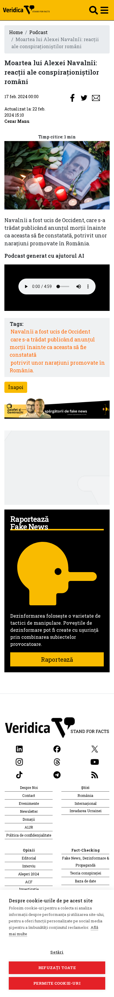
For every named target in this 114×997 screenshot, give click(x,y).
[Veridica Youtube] (95, 761)
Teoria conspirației (85, 873)
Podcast (38, 32)
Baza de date (85, 881)
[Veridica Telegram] (57, 774)
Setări (56, 952)
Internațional (85, 803)
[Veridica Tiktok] (19, 774)
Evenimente (29, 803)
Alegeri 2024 (28, 874)
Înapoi (15, 387)
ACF (28, 881)
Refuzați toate (57, 967)
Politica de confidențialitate (28, 835)
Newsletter (29, 811)
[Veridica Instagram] (19, 761)
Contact (28, 795)
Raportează (57, 659)
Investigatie (29, 889)
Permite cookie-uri (57, 983)
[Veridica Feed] (95, 774)
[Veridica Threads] (57, 761)
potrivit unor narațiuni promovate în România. (57, 366)
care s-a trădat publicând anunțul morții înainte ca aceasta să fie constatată (52, 347)
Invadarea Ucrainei (85, 810)
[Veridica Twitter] (95, 748)
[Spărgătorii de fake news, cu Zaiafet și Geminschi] (57, 408)
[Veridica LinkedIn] (19, 748)
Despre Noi (29, 787)
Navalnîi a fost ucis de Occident (50, 331)
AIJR (29, 827)
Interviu (28, 866)
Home (16, 32)
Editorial (29, 858)
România (85, 795)
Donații (29, 819)
